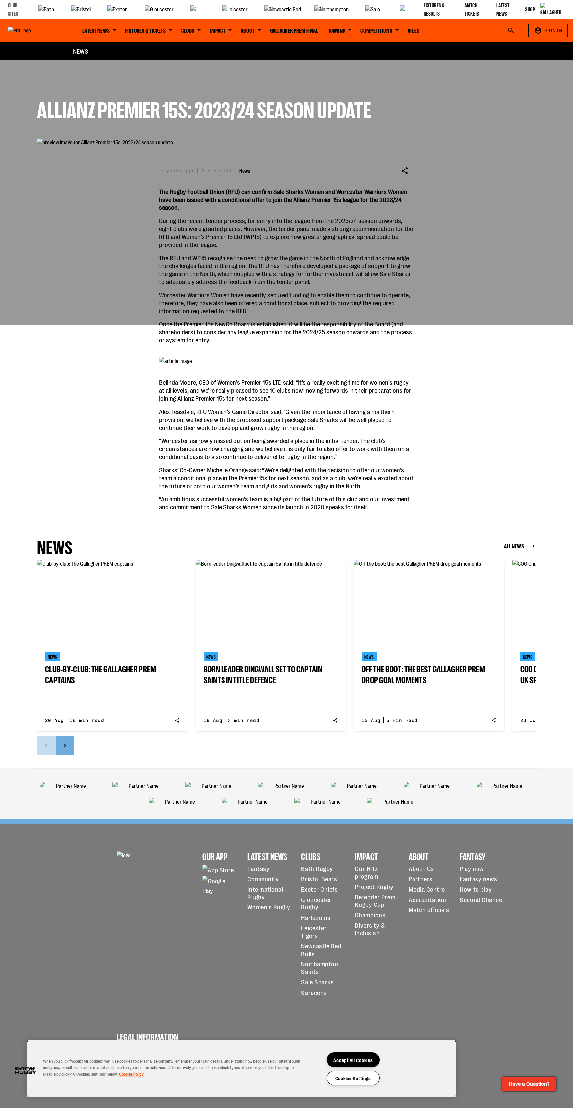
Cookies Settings (353, 1078)
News (80, 51)
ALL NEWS (514, 545)
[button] (25, 1070)
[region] (241, 1068)
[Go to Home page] (34, 30)
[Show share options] (404, 170)
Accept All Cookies (353, 1060)
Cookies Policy (131, 1073)
